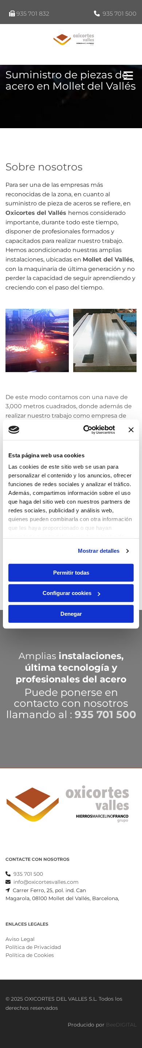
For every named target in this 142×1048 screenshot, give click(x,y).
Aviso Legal (20, 939)
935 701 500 (120, 13)
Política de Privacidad (33, 947)
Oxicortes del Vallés (35, 212)
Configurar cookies (67, 593)
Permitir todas (71, 573)
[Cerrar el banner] (131, 429)
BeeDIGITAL (121, 1024)
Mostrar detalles (99, 551)
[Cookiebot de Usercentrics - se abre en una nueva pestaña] (86, 429)
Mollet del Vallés (108, 259)
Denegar (71, 614)
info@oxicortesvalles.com (46, 882)
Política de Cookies (29, 955)
